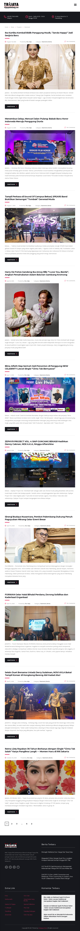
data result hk (49, 914)
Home (6, 27)
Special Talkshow (29, 904)
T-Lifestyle (8, 907)
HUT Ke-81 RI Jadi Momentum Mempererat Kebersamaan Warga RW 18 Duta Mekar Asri (56, 867)
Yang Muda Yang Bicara (29, 899)
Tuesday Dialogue (29, 911)
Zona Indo (8, 914)
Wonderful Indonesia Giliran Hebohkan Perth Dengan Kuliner (58, 916)
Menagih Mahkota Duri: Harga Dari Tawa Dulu (57, 852)
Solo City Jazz (28, 914)
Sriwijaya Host (42, 928)
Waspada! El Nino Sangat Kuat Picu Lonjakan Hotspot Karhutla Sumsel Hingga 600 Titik (56, 859)
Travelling (8, 911)
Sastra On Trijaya (10, 904)
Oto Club (26, 895)
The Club (26, 907)
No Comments (71, 41)
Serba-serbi (8, 899)
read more (11, 106)
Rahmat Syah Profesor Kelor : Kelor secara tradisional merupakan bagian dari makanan (57, 899)
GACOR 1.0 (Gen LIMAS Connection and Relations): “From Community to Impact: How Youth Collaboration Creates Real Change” (57, 876)
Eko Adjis (47, 897)
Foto (6, 895)
